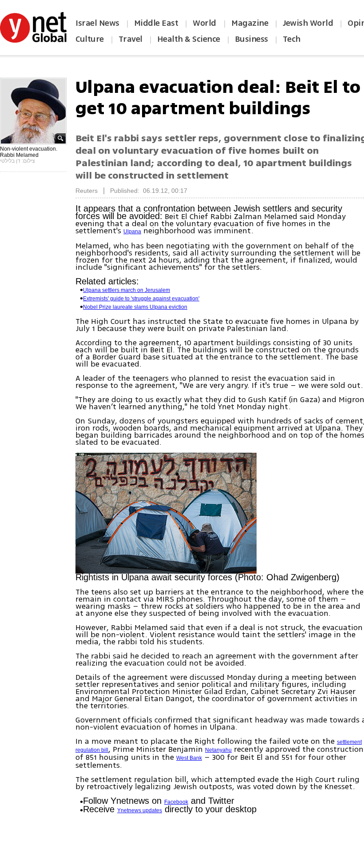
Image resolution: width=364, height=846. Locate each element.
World (205, 23)
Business (251, 39)
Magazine (249, 23)
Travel (130, 39)
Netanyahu (218, 750)
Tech (292, 39)
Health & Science (188, 39)
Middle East (156, 23)
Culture (89, 39)
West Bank (189, 758)
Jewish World (308, 23)
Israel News (97, 23)
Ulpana (132, 231)
